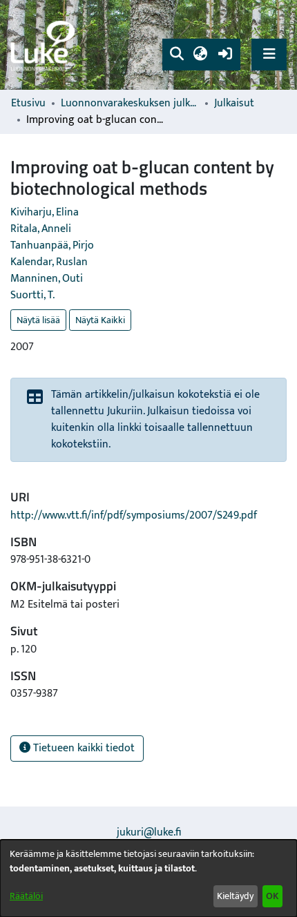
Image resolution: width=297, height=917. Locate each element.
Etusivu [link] (28, 103)
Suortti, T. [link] (32, 295)
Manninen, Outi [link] (46, 278)
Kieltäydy (235, 896)
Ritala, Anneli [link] (40, 229)
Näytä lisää (38, 320)
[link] (44, 45)
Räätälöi (26, 896)
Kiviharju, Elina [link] (44, 212)
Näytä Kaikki (100, 320)
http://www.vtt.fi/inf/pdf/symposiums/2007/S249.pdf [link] (133, 515)
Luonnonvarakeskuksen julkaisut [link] (130, 103)
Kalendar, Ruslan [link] (49, 262)
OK (272, 896)
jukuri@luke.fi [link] (149, 832)
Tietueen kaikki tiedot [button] (82, 748)
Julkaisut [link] (234, 103)
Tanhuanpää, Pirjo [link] (52, 245)
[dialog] (148, 878)
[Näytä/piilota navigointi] (269, 54)
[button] (176, 54)
